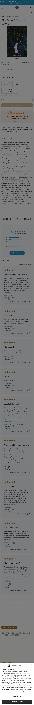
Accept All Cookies (16, 701)
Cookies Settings (17, 696)
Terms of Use (11, 687)
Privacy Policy (21, 687)
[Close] (32, 665)
